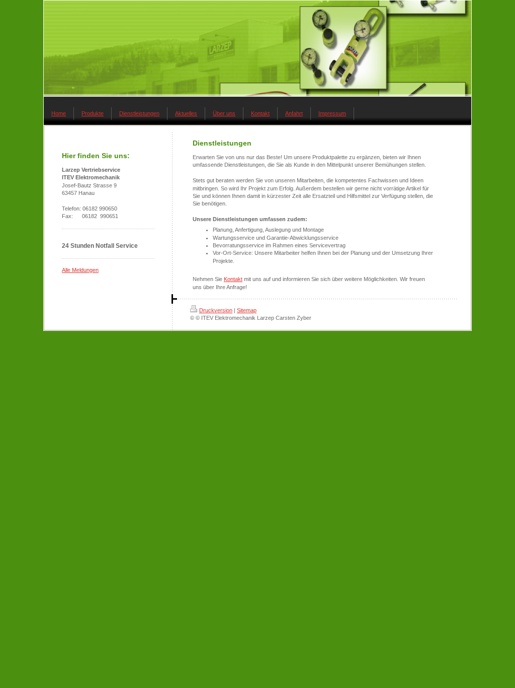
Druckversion (215, 310)
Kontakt (233, 279)
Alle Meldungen (80, 270)
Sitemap (246, 310)
